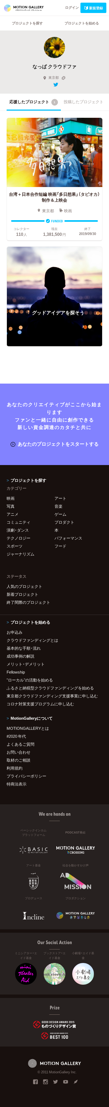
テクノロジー (18, 538)
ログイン (72, 7)
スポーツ (14, 546)
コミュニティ (18, 522)
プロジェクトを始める (82, 22)
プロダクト (64, 522)
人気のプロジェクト (24, 586)
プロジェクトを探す (27, 22)
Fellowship (16, 672)
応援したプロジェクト (32, 102)
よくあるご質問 (20, 744)
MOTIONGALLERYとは (28, 728)
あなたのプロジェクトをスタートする (58, 443)
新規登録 (96, 7)
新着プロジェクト (22, 594)
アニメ (13, 514)
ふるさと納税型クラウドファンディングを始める (50, 688)
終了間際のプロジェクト (28, 602)
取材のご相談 (18, 760)
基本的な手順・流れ (24, 648)
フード (60, 546)
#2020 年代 (16, 736)
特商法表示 (16, 784)
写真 (11, 506)
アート (60, 498)
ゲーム (60, 514)
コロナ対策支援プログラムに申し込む (40, 704)
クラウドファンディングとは (32, 640)
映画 (11, 498)
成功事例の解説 (20, 656)
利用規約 (14, 768)
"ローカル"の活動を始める (30, 680)
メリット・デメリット (26, 664)
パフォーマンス (68, 538)
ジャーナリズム (20, 554)
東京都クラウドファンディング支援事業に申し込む (52, 696)
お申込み (14, 632)
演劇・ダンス (18, 530)
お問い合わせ (18, 752)
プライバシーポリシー (26, 776)
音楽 (58, 506)
